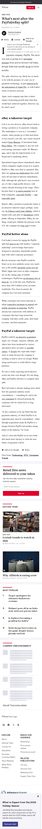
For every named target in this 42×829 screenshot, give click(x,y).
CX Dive (23, 765)
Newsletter (6, 750)
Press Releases (8, 761)
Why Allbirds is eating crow (20, 575)
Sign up (30, 7)
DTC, (26, 455)
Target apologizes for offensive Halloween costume (19, 598)
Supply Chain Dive (27, 776)
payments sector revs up (28, 267)
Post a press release (18, 705)
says (3, 152)
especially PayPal (23, 194)
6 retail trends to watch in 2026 (18, 539)
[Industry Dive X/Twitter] (13, 724)
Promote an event (27, 752)
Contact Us (6, 746)
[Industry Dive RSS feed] (18, 724)
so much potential (23, 190)
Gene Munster (14, 142)
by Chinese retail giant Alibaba (19, 211)
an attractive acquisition (26, 336)
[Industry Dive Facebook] (8, 724)
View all (6, 705)
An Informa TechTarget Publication (21, 2)
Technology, (17, 455)
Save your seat (10, 824)
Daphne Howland (14, 32)
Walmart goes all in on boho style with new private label (23, 609)
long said (24, 225)
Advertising (24, 741)
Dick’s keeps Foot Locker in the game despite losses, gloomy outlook (22, 631)
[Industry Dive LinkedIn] (3, 724)
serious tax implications (20, 172)
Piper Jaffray (7, 145)
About (4, 739)
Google (14, 351)
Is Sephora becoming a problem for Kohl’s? (20, 619)
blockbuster (28, 214)
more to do (14, 243)
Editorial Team (7, 743)
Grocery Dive (25, 768)
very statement (8, 398)
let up (28, 66)
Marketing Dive (26, 772)
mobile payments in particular (14, 307)
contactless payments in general (20, 304)
